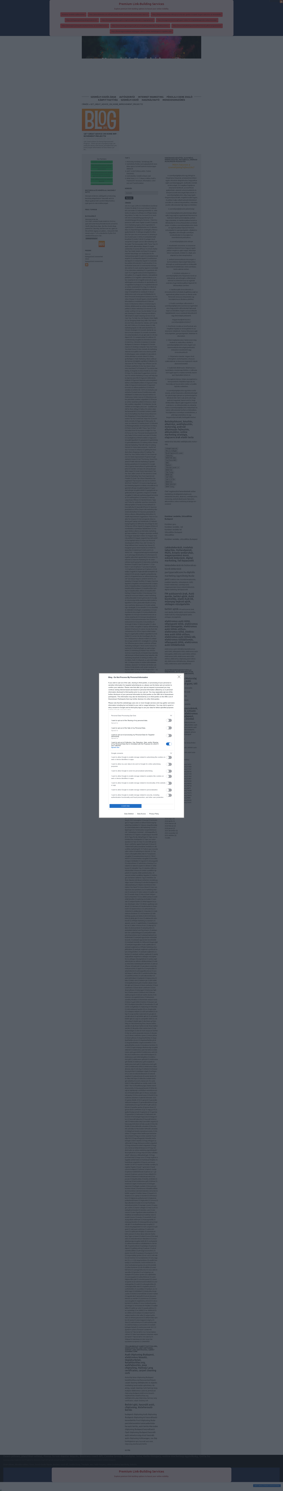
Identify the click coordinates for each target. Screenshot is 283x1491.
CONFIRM (125, 806)
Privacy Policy (154, 814)
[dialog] (141, 745)
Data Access (141, 814)
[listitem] (141, 715)
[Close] (180, 677)
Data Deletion (129, 814)
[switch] (169, 720)
